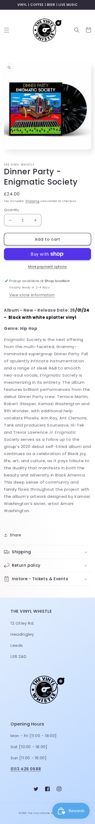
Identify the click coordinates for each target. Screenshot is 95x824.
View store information (32, 295)
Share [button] (15, 535)
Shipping (32, 201)
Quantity (11, 209)
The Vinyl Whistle (39, 813)
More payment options (47, 266)
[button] (6, 30)
